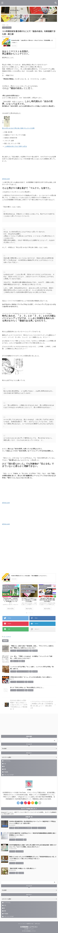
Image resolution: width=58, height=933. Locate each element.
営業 (5, 769)
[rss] (36, 802)
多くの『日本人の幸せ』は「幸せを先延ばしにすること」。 (27, 687)
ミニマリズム (7, 761)
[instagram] (25, 802)
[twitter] (18, 802)
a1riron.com (6, 179)
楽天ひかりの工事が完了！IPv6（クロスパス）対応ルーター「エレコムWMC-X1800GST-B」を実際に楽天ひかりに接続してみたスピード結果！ (47, 601)
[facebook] (21, 802)
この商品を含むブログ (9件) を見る (15, 146)
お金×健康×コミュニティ (29, 928)
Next (54, 597)
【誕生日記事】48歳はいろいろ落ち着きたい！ (22, 868)
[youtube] (29, 802)
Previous (3, 597)
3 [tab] (29, 613)
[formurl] (39, 802)
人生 (4, 636)
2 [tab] (28, 613)
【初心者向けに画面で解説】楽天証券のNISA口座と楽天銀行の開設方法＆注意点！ (29, 600)
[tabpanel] (10, 597)
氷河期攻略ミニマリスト (29, 927)
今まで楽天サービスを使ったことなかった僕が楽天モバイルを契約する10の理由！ (10, 600)
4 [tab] (30, 613)
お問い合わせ (37, 923)
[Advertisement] (29, 541)
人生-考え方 (8, 636)
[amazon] (32, 802)
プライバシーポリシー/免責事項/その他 (25, 923)
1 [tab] (26, 613)
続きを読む (11, 608)
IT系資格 (6, 772)
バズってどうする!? (9, 774)
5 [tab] (32, 613)
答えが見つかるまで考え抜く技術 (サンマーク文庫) (18, 128)
